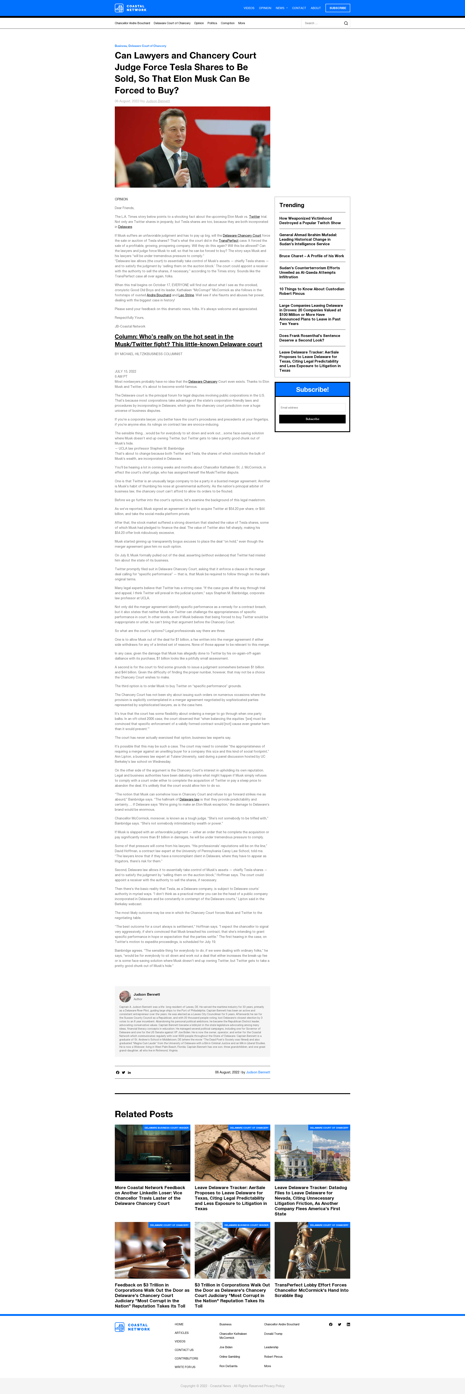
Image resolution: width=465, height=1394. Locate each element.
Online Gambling (229, 1356)
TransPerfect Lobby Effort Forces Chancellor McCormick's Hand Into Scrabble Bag (312, 1290)
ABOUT (316, 8)
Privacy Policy (274, 1386)
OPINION (265, 8)
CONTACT (299, 8)
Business (121, 46)
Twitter (254, 217)
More (241, 23)
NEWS (280, 8)
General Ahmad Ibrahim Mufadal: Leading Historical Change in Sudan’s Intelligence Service (308, 239)
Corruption (227, 23)
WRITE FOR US (185, 1367)
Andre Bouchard (159, 295)
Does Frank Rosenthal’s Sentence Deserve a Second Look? (309, 337)
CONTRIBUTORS (186, 1358)
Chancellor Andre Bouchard (132, 23)
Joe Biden (225, 1347)
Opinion (199, 23)
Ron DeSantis (228, 1366)
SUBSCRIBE (337, 8)
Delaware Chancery (203, 381)
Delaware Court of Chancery (172, 23)
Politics (212, 23)
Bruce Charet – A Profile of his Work (311, 256)
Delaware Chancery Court (242, 235)
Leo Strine (186, 295)
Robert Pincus (273, 1356)
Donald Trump (273, 1333)
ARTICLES (182, 1332)
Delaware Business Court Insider (167, 1127)
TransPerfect (228, 241)
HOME (179, 1324)
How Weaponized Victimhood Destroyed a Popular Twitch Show (310, 220)
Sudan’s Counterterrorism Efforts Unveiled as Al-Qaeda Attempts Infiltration (309, 272)
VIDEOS (249, 8)
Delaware (125, 227)
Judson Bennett (158, 101)
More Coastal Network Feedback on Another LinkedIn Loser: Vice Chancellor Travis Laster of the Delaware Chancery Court (150, 1195)
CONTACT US (184, 1349)
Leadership (271, 1347)
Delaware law (189, 799)
